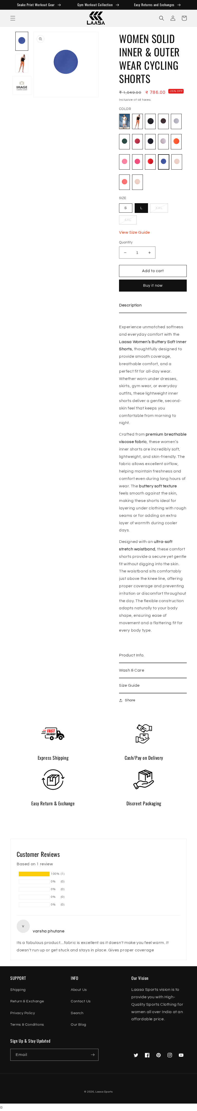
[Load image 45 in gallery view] (22, 63)
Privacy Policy (22, 1013)
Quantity (125, 242)
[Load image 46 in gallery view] (22, 85)
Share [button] (130, 700)
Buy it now (153, 285)
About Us (79, 990)
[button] (12, 18)
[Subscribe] (92, 1055)
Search (77, 1013)
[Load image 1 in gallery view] (22, 41)
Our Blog (78, 1024)
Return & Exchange (27, 1001)
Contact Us (81, 1001)
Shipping (18, 990)
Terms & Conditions (27, 1024)
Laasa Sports (104, 1092)
